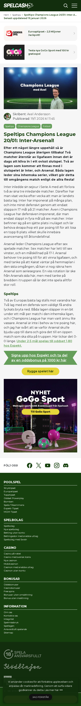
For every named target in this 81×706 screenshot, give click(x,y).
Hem (6, 14)
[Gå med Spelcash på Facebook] (29, 465)
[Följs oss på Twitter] (38, 465)
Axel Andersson (38, 114)
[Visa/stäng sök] (66, 5)
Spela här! (40, 33)
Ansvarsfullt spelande (15, 629)
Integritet (9, 619)
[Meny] (74, 5)
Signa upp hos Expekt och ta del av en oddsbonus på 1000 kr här (39, 357)
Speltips (16, 14)
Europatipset (11, 491)
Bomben (8, 501)
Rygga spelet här (40, 371)
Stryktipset (10, 488)
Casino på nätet (12, 553)
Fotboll (46, 126)
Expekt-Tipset (11, 508)
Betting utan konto (14, 532)
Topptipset (9, 494)
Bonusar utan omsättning (18, 594)
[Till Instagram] (56, 465)
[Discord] (65, 465)
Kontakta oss (11, 615)
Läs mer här (52, 689)
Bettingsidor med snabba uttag (21, 536)
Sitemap (8, 632)
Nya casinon (10, 560)
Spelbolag (9, 525)
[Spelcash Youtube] (47, 465)
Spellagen (9, 625)
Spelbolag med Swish (15, 539)
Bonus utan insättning (16, 598)
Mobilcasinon (11, 563)
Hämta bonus (40, 52)
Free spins (9, 591)
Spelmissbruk (11, 622)
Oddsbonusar (11, 584)
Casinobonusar (12, 587)
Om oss (8, 612)
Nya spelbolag (11, 529)
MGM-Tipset (10, 511)
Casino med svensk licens (17, 557)
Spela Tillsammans (14, 505)
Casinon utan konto (14, 570)
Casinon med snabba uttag (19, 567)
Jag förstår (40, 697)
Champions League (28, 126)
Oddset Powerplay (14, 498)
